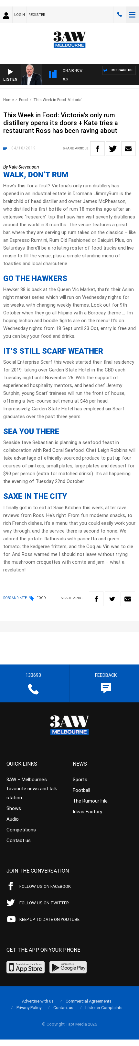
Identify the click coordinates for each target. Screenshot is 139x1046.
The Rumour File (90, 801)
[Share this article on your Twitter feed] (113, 148)
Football (81, 790)
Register (36, 15)
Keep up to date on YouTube (49, 919)
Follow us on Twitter (44, 902)
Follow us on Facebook (45, 886)
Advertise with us (38, 1001)
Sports (80, 779)
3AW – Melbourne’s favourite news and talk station (31, 789)
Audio (12, 819)
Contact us (18, 840)
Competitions (21, 830)
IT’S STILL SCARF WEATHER (53, 351)
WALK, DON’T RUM (35, 174)
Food (23, 100)
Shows (13, 808)
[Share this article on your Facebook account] (97, 148)
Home (8, 100)
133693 (119, 14)
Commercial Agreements (89, 1001)
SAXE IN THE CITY (35, 496)
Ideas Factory (87, 812)
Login (19, 15)
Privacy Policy (28, 1007)
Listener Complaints (104, 1007)
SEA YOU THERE (31, 431)
